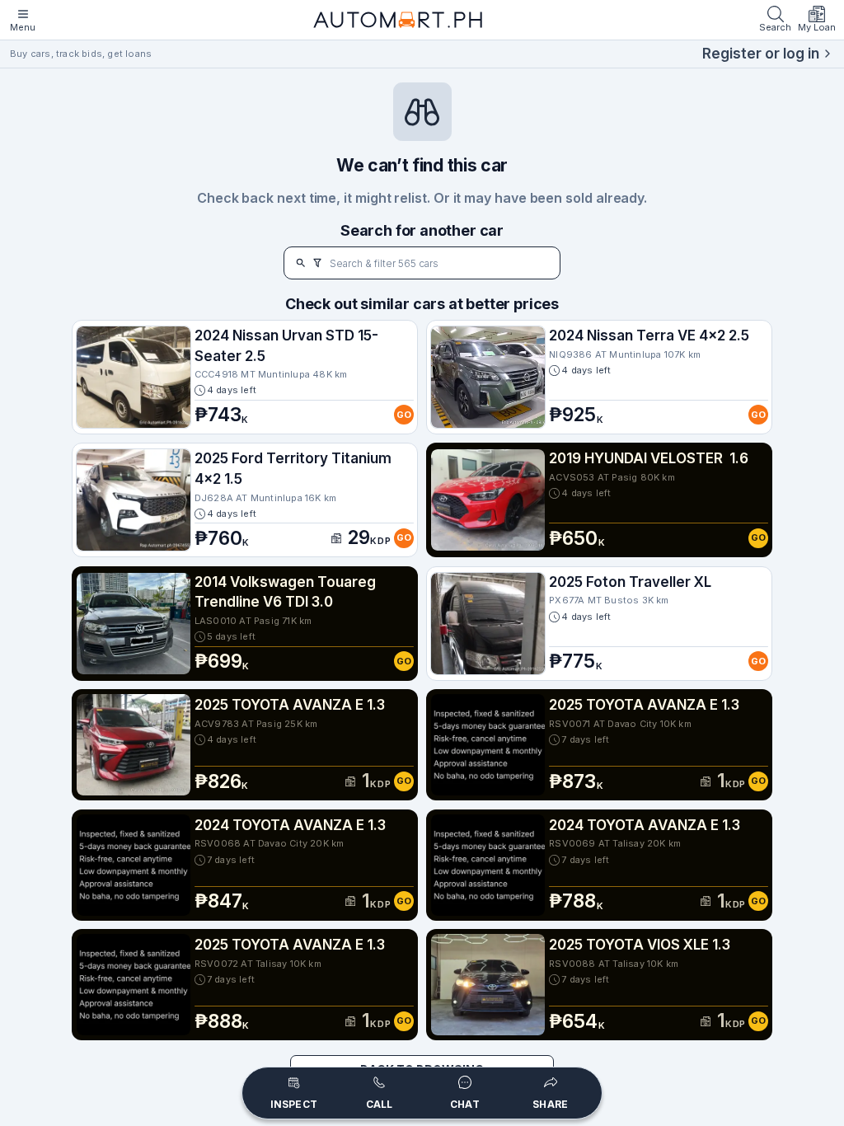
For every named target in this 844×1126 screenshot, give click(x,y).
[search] (301, 263)
